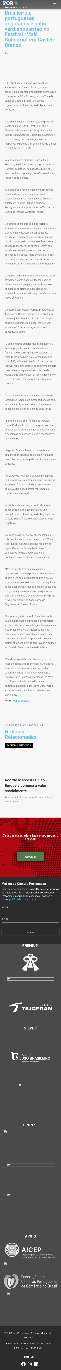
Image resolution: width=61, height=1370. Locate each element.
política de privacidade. (23, 899)
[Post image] (30, 760)
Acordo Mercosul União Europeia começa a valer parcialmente (25, 785)
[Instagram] (30, 1364)
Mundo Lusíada (21, 700)
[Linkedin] (36, 1364)
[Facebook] (23, 1364)
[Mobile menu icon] (55, 5)
